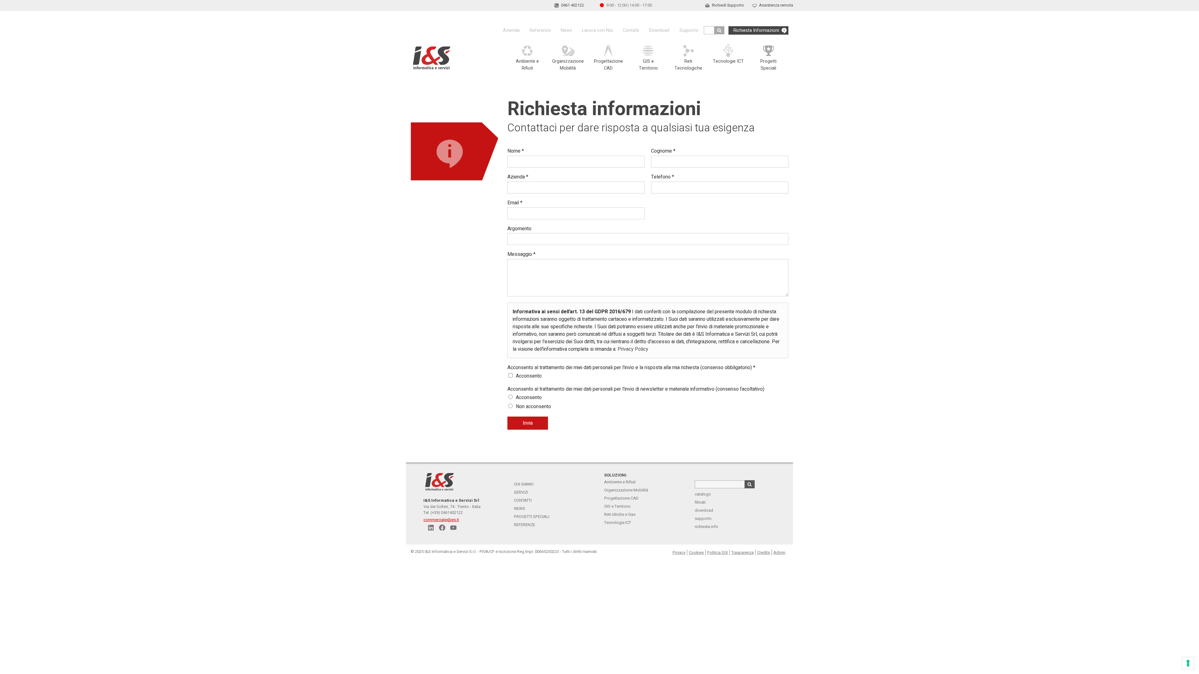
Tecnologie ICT (617, 522)
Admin (779, 552)
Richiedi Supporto (728, 5)
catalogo (703, 494)
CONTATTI (523, 500)
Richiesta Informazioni (756, 30)
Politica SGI (717, 552)
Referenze (540, 30)
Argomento (519, 229)
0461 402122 (572, 5)
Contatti (631, 30)
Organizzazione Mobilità (626, 490)
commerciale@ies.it (441, 520)
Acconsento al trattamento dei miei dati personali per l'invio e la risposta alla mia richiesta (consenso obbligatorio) (631, 367)
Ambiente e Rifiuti (620, 482)
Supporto (688, 30)
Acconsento (529, 376)
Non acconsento (533, 406)
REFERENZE (524, 525)
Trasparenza (742, 552)
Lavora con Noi (597, 30)
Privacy (679, 552)
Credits (763, 552)
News (566, 30)
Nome (515, 151)
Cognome (663, 151)
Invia (528, 423)
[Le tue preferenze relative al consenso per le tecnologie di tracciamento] (1188, 663)
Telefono (662, 177)
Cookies (696, 552)
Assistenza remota (776, 5)
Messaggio (521, 254)
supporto (703, 518)
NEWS (519, 508)
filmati (700, 502)
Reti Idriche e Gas (619, 514)
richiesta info (706, 527)
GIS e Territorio (617, 506)
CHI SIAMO (524, 484)
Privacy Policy (633, 349)
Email (514, 203)
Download (659, 30)
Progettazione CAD (621, 498)
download (704, 510)
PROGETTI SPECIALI (532, 517)
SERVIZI (521, 492)
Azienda (511, 30)
